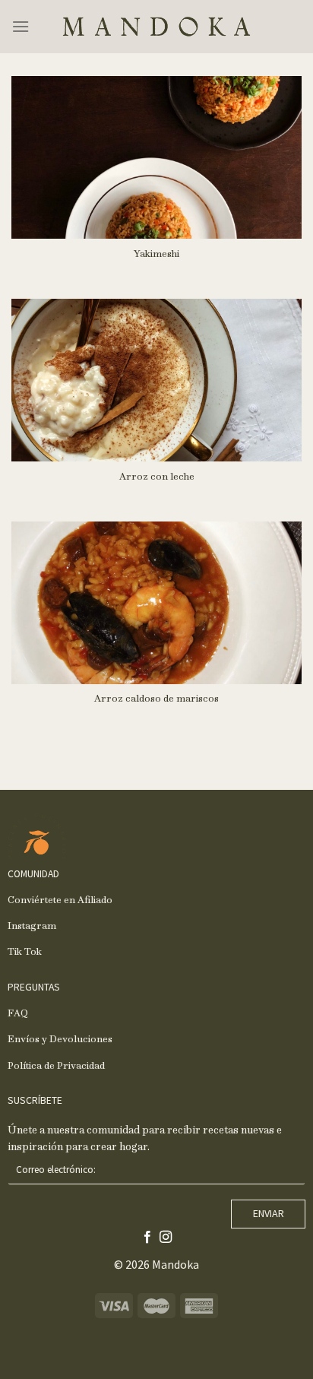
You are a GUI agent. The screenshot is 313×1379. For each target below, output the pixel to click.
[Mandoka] (157, 26)
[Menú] (20, 26)
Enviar (268, 1213)
